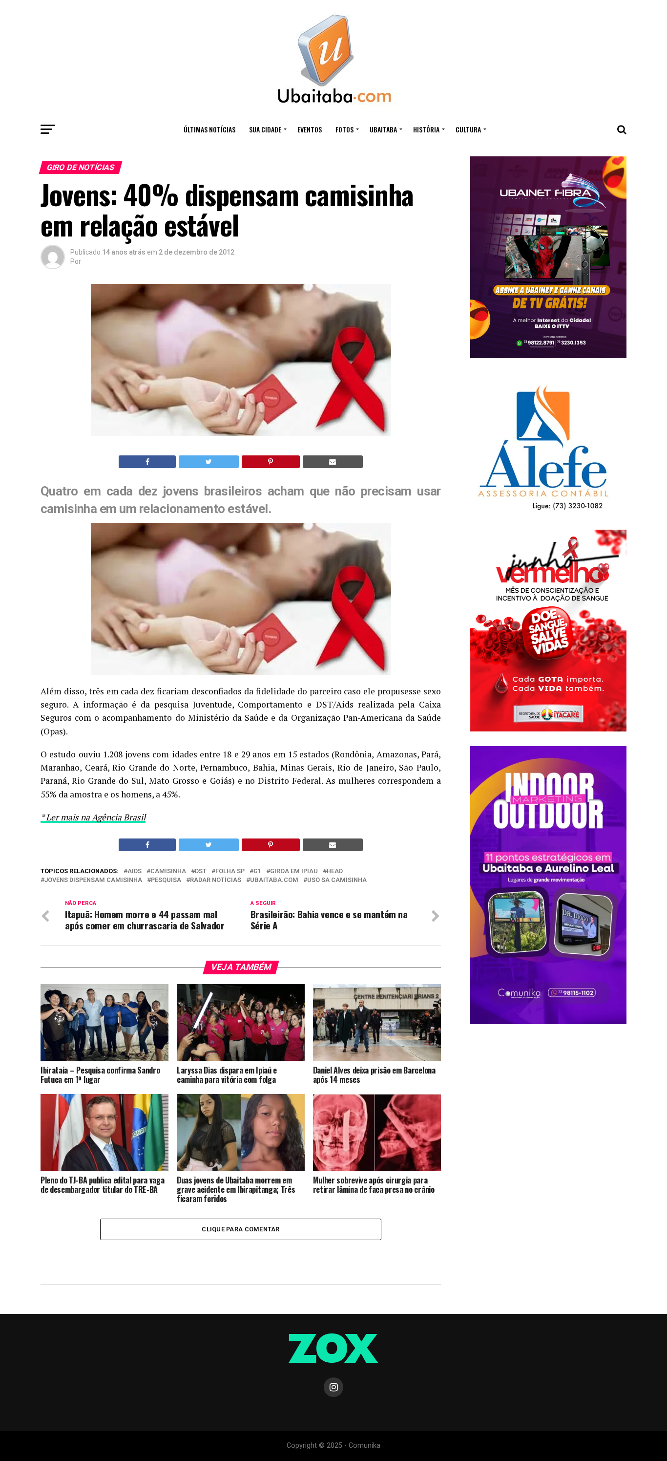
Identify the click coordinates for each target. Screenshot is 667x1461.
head (335, 871)
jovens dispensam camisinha (93, 880)
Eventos (309, 129)
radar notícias (215, 880)
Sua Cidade (265, 129)
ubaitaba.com (274, 880)
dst (201, 871)
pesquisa (166, 880)
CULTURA (468, 129)
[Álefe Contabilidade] (542, 511)
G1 (257, 871)
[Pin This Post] (271, 461)
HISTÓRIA (426, 129)
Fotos (344, 129)
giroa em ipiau (294, 871)
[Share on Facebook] (147, 461)
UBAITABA (383, 129)
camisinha (168, 871)
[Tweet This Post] (208, 461)
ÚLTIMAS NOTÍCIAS (209, 129)
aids (134, 871)
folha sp (230, 871)
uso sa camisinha (337, 880)
